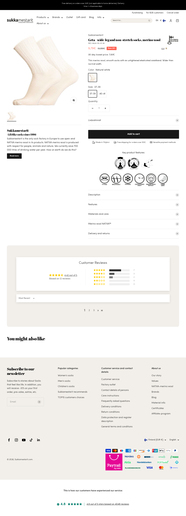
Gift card (81, 17)
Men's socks (64, 381)
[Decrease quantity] (92, 108)
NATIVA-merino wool (162, 386)
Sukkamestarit (95, 35)
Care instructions (110, 396)
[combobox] (130, 20)
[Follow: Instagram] (16, 440)
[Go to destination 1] (11, 116)
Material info (158, 403)
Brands (56, 17)
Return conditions (110, 412)
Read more (14, 156)
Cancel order (173, 13)
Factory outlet (108, 385)
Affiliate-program (161, 414)
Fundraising (137, 13)
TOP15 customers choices (71, 397)
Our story (156, 375)
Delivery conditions (111, 407)
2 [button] (89, 310)
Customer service (110, 379)
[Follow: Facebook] (9, 440)
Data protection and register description (116, 419)
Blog (91, 17)
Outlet (69, 17)
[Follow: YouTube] (24, 440)
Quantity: (93, 101)
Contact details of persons (115, 390)
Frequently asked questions (115, 401)
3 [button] (94, 310)
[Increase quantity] (105, 108)
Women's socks (66, 375)
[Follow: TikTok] (31, 440)
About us (41, 23)
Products (41, 17)
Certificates (158, 408)
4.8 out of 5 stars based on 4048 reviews (108, 504)
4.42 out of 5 (70, 275)
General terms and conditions (117, 427)
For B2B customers (154, 13)
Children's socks (66, 386)
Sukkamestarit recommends (72, 392)
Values (155, 381)
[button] (99, 270)
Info (99, 17)
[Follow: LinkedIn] (39, 440)
